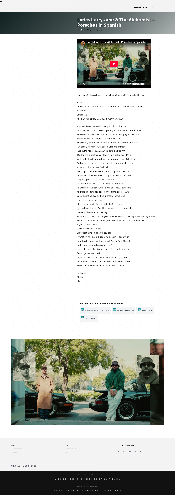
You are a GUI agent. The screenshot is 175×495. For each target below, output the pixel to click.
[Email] (39, 36)
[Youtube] (141, 452)
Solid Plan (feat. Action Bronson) (97, 310)
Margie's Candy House (125, 310)
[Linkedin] (63, 36)
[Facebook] (45, 36)
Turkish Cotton (147, 310)
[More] (69, 36)
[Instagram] (124, 452)
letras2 (82, 30)
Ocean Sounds (90, 318)
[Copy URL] (33, 36)
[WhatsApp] (51, 36)
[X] (57, 36)
